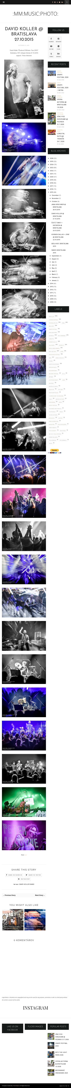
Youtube (51, 49)
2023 (51, 168)
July (53, 262)
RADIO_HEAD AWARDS (54, 348)
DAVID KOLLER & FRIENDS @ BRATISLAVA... (12, 927)
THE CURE (60, 389)
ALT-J (63, 373)
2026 (51, 158)
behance (58, 56)
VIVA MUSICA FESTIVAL (54, 354)
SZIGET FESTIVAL (53, 405)
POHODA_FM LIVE (53, 323)
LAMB (63, 380)
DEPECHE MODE (53, 367)
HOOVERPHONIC (53, 370)
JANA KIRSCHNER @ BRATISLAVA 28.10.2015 (58, 207)
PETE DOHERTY (52, 430)
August (54, 259)
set (26, 855)
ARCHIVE (60, 418)
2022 (51, 171)
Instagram (58, 41)
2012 (51, 290)
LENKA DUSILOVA (59, 358)
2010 (51, 296)
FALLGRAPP (52, 345)
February (54, 277)
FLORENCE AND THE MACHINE (56, 396)
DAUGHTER (51, 424)
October (54, 201)
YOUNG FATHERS (53, 415)
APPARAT (51, 377)
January (54, 280)
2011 (51, 293)
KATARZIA (51, 335)
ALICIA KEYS (52, 418)
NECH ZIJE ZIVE (52, 351)
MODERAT (51, 383)
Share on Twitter (35, 875)
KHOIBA (51, 361)
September (55, 256)
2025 (51, 161)
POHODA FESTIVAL (53, 319)
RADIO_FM (51, 316)
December (55, 195)
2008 (51, 302)
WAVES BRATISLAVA (53, 392)
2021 (51, 174)
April (53, 271)
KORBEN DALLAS (53, 342)
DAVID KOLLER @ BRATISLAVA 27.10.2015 (57, 216)
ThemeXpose (16, 1085)
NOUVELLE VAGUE (53, 386)
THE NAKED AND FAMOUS (55, 408)
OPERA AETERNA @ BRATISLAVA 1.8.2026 (61, 1064)
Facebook (51, 41)
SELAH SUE (51, 389)
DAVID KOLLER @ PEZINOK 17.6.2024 (34, 927)
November (55, 198)
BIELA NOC (51, 326)
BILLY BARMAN (61, 335)
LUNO (61, 351)
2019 (51, 180)
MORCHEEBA (52, 402)
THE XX (50, 443)
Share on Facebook (15, 875)
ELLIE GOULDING (62, 424)
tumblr (51, 56)
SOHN (60, 402)
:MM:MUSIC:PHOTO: (35, 13)
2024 (51, 165)
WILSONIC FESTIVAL (53, 373)
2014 (51, 284)
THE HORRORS (52, 440)
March (54, 274)
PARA (63, 323)
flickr (58, 49)
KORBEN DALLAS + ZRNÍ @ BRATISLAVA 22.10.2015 (60, 237)
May (53, 268)
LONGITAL (51, 339)
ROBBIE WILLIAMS (53, 437)
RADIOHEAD (63, 430)
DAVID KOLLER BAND (26, 884)
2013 (51, 287)
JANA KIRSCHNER (53, 332)
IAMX (50, 358)
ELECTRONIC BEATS (53, 380)
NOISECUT (61, 345)
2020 (51, 177)
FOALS (50, 399)
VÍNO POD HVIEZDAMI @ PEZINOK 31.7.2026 (62, 1037)
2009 (51, 299)
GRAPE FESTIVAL (53, 329)
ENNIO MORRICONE (53, 421)
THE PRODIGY (52, 411)
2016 (51, 189)
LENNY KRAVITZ (52, 427)
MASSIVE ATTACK (60, 399)
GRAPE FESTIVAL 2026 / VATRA (62, 87)
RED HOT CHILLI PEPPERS (55, 434)
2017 (51, 186)
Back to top (64, 1086)
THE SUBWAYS (63, 440)
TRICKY (61, 411)
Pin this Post (25, 879)
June (53, 265)
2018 (51, 183)
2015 (51, 192)
